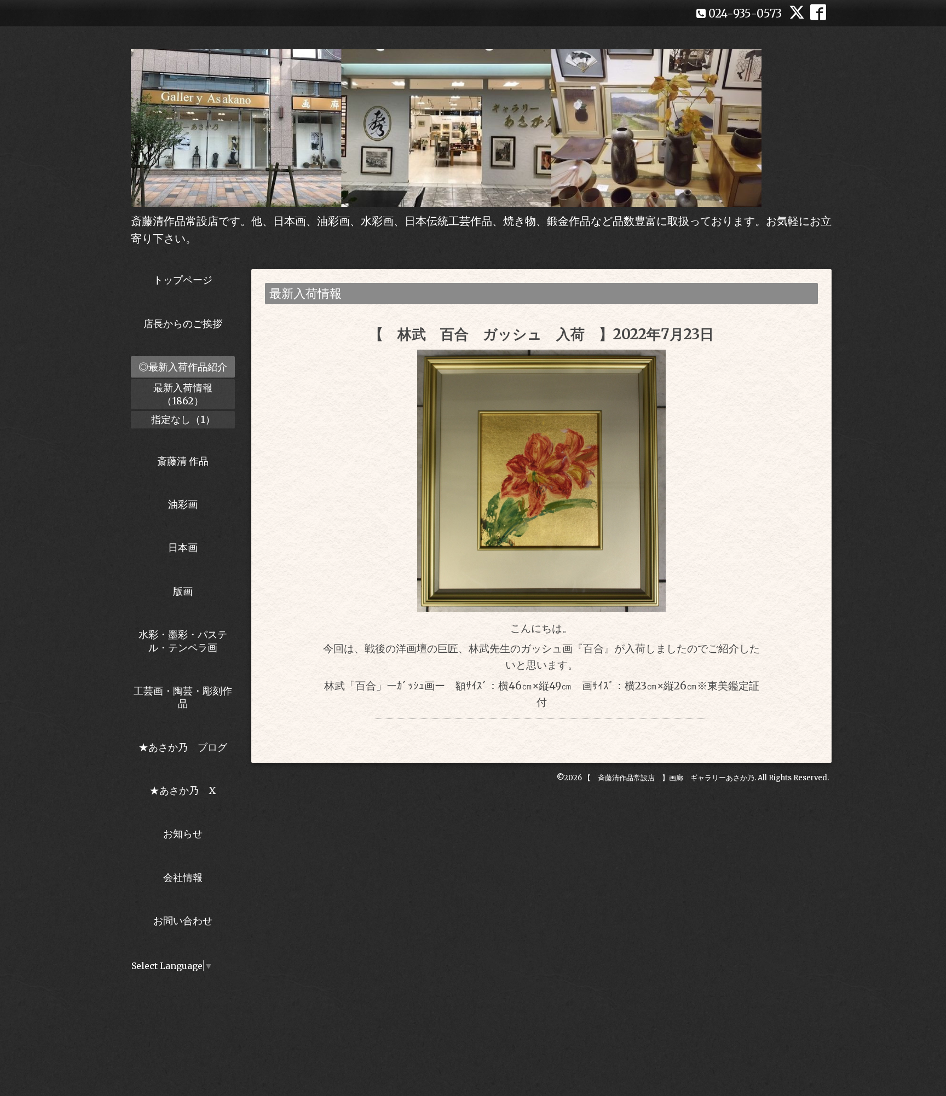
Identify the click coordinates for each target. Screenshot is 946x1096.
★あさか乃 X (182, 790)
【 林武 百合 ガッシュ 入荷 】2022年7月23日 (541, 334)
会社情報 (183, 877)
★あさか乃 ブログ (187, 747)
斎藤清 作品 (183, 461)
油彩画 (183, 504)
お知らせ (183, 833)
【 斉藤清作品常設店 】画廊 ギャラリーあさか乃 (669, 777)
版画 (183, 591)
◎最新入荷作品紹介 (183, 367)
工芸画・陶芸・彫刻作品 (183, 697)
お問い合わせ (182, 920)
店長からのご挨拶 (182, 323)
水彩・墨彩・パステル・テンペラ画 (183, 640)
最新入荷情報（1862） (182, 394)
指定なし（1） (183, 419)
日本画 (183, 547)
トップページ (182, 280)
